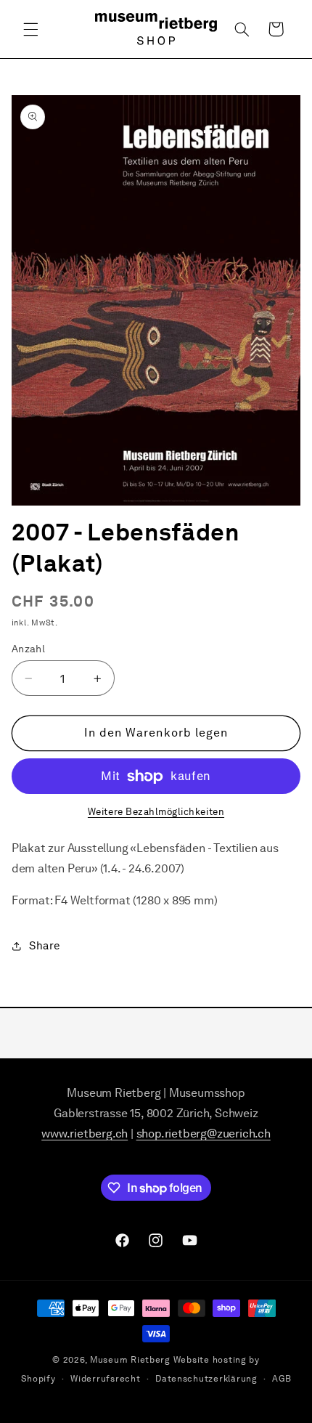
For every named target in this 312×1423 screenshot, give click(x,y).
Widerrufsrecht (105, 1379)
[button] (30, 29)
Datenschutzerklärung (206, 1379)
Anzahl (29, 648)
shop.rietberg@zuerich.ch (203, 1133)
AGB (281, 1379)
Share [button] (45, 945)
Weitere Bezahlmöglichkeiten (156, 811)
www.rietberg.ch (84, 1133)
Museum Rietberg (130, 1360)
